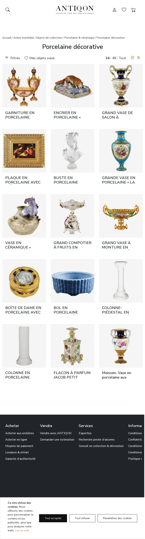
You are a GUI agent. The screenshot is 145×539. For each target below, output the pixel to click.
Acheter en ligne (16, 440)
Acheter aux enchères (19, 433)
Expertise (85, 433)
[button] (132, 57)
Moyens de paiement (19, 446)
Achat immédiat (23, 38)
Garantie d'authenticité (20, 459)
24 (108, 58)
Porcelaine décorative (110, 38)
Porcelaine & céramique (79, 38)
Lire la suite (22, 530)
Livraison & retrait (17, 452)
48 (114, 58)
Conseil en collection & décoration (101, 446)
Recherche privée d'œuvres (97, 440)
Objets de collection (49, 38)
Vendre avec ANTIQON (55, 433)
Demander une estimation (57, 440)
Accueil (7, 38)
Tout (122, 58)
